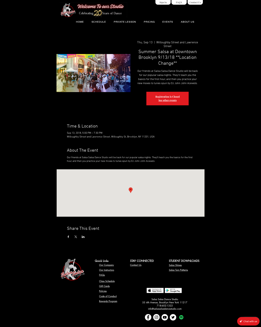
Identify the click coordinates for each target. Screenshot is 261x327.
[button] (98, 22)
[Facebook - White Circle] (148, 317)
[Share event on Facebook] (68, 237)
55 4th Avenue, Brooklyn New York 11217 (164, 302)
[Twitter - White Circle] (173, 317)
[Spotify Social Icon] (181, 317)
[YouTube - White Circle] (164, 317)
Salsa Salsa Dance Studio (164, 299)
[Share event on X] (75, 237)
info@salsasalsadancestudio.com (165, 308)
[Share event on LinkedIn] (83, 237)
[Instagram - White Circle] (156, 317)
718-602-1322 (165, 305)
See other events (167, 100)
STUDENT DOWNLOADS (184, 261)
